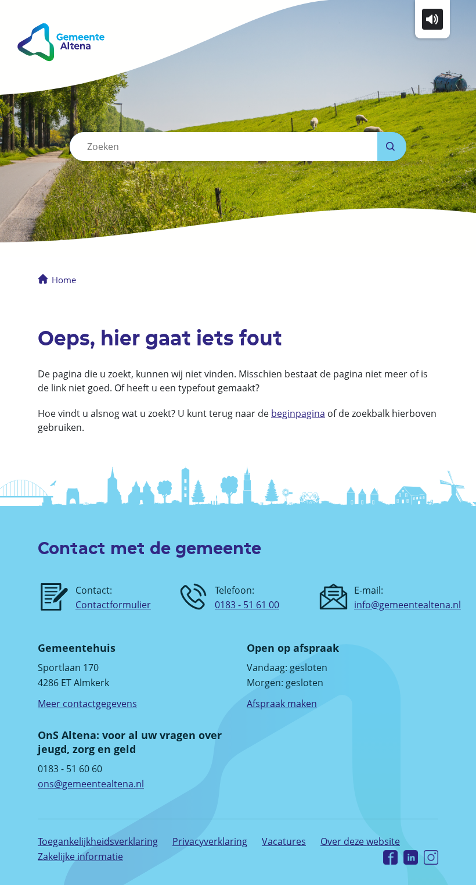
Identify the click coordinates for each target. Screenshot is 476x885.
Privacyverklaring (209, 841)
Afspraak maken (282, 703)
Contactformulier (113, 604)
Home (64, 280)
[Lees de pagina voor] (432, 18)
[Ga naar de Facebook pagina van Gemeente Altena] (390, 857)
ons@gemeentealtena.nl (91, 783)
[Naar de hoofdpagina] (114, 42)
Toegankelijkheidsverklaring (98, 841)
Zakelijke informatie (80, 856)
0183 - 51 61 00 (247, 604)
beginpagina (298, 413)
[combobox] (223, 146)
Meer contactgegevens (87, 703)
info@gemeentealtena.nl (407, 604)
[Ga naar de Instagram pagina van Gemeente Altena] (431, 857)
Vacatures (284, 841)
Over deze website (360, 841)
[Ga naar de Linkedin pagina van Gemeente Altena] (410, 857)
